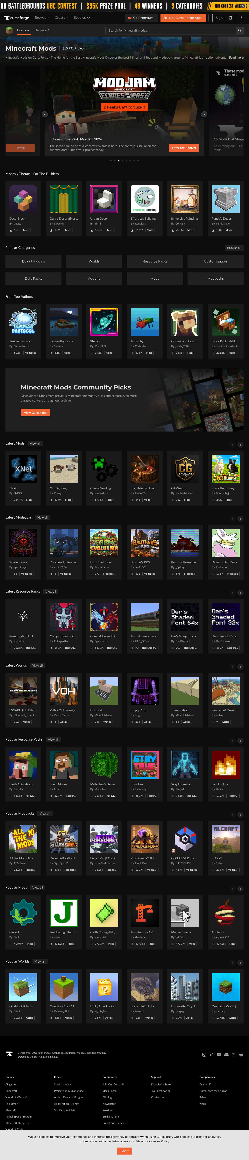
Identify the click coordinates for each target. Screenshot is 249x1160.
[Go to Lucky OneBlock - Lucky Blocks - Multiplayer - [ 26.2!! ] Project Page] (104, 996)
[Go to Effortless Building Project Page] (145, 208)
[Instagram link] (204, 1054)
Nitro (203, 1104)
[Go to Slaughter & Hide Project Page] (145, 478)
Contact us (157, 1097)
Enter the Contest (184, 148)
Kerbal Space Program (18, 1116)
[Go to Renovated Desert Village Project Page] (226, 700)
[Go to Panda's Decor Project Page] (226, 208)
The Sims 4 (12, 1104)
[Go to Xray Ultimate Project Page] (185, 774)
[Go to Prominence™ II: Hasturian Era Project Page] (145, 848)
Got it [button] (125, 1151)
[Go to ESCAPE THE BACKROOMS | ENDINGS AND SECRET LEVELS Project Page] (23, 700)
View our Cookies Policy (152, 1141)
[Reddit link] (241, 1054)
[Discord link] (226, 1054)
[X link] (233, 1054)
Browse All (43, 30)
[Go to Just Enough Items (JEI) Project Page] (64, 922)
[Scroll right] (240, 445)
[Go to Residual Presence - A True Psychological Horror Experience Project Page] (185, 552)
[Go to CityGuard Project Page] (185, 478)
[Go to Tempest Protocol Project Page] (23, 331)
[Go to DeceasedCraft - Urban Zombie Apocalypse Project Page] (64, 848)
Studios (80, 17)
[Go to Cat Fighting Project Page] (64, 478)
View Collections (35, 412)
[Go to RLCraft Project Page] (226, 848)
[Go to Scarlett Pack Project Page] (23, 552)
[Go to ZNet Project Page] (23, 478)
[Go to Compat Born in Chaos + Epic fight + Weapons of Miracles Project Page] (64, 626)
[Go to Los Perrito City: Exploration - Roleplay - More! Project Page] (185, 996)
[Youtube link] (219, 1054)
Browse (40, 17)
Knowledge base (161, 1084)
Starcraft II (11, 1110)
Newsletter (109, 1104)
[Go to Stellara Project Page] (104, 331)
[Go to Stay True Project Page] (145, 774)
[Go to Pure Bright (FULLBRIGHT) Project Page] (23, 626)
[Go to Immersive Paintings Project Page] (185, 208)
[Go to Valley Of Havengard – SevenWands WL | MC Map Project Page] (64, 700)
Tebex (203, 1097)
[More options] (241, 18)
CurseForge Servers (114, 1123)
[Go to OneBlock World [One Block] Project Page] (226, 996)
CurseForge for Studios (213, 1091)
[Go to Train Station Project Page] (185, 700)
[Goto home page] (17, 18)
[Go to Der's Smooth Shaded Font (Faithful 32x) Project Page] (226, 626)
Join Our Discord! (113, 1084)
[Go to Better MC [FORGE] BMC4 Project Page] (104, 848)
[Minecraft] (9, 30)
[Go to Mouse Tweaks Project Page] (185, 922)
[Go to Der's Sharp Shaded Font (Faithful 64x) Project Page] (185, 626)
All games (11, 1084)
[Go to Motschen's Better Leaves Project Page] (104, 774)
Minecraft (11, 1091)
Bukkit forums (111, 1116)
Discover (24, 30)
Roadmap (108, 1110)
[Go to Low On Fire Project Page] (226, 774)
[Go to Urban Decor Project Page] (104, 208)
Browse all (234, 248)
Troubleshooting (160, 1091)
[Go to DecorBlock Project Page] (23, 208)
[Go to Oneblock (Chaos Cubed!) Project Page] (23, 996)
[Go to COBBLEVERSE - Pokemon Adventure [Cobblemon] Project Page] (185, 848)
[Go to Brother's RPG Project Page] (145, 552)
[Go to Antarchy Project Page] (145, 331)
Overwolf (205, 1084)
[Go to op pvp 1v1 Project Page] (145, 700)
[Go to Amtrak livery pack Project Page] (145, 626)
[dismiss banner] (242, 6)
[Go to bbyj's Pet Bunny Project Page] (226, 478)
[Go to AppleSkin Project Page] (226, 922)
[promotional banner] (124, 6)
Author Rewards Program (69, 1097)
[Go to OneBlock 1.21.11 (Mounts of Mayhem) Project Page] (64, 996)
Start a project (62, 1084)
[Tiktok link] (211, 1054)
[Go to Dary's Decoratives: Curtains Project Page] (64, 208)
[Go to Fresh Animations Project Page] (23, 774)
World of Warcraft (16, 1097)
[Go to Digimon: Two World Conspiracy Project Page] (226, 552)
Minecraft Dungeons (17, 1123)
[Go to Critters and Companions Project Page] (185, 331)
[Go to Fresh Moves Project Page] (64, 774)
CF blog (107, 1097)
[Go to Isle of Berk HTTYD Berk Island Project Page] (145, 996)
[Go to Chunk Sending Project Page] (104, 478)
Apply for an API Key (66, 1104)
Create (60, 17)
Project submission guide (69, 1091)
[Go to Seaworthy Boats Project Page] (64, 331)
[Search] (240, 30)
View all (35, 443)
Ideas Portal (110, 1091)
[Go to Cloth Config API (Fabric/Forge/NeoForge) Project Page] (104, 922)
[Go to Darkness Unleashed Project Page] (64, 552)
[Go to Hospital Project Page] (104, 700)
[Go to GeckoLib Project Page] (23, 922)
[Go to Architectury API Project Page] (145, 922)
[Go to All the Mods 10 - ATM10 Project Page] (23, 848)
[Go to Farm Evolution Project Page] (104, 552)
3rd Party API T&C (65, 1110)
